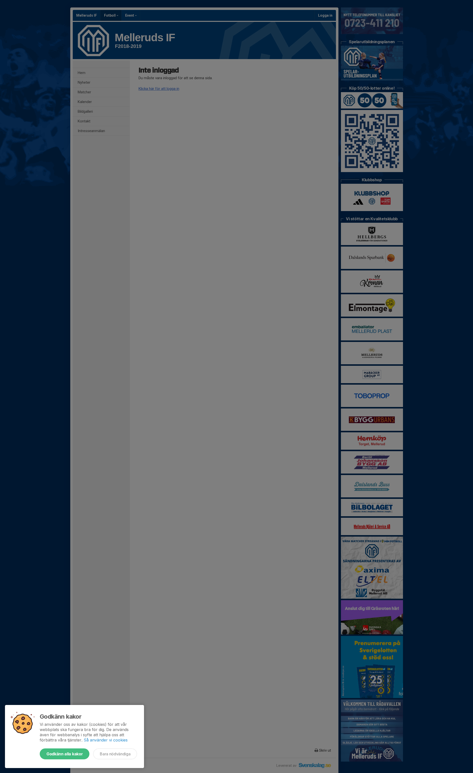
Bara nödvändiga (115, 753)
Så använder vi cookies (106, 739)
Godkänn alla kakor (64, 753)
